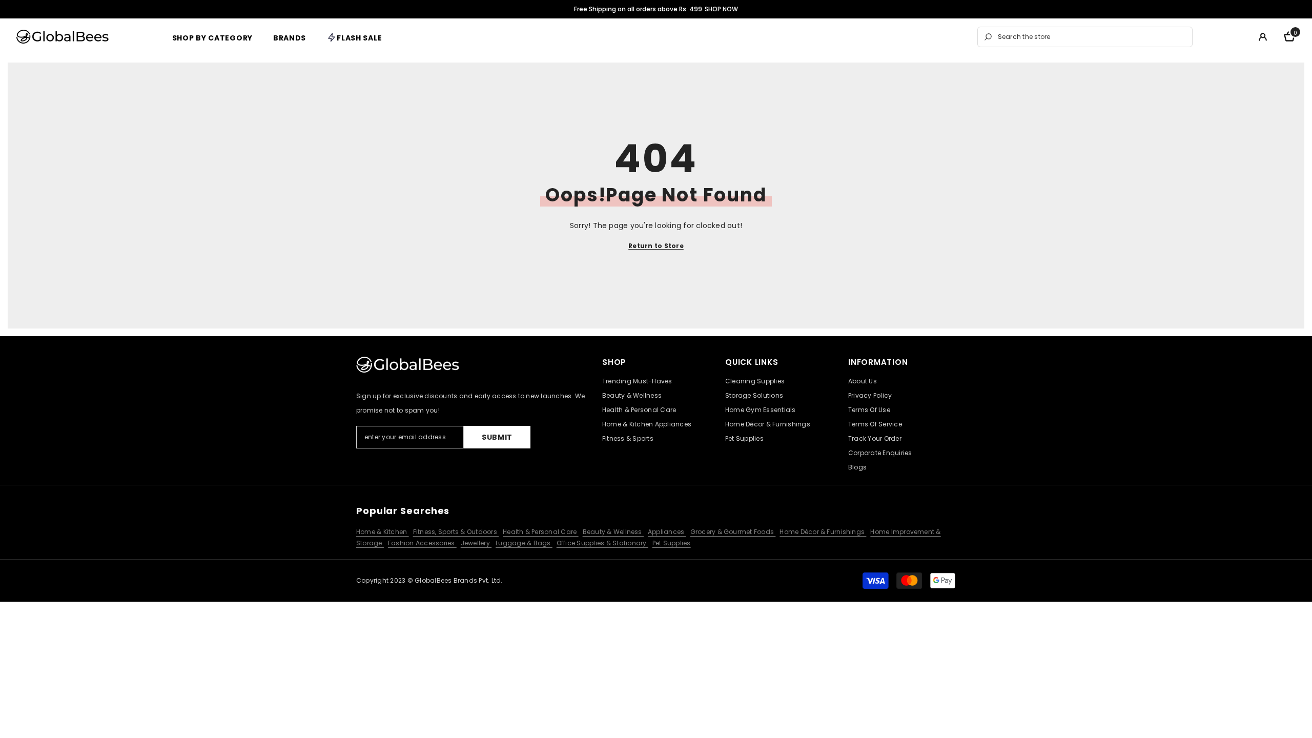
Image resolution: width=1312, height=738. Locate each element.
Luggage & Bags (524, 543)
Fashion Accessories (422, 543)
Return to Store (656, 245)
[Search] (1085, 37)
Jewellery (476, 543)
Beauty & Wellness (613, 531)
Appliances (667, 531)
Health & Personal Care (541, 531)
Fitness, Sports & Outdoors (456, 531)
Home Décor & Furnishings (823, 531)
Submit (497, 437)
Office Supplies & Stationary (602, 543)
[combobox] (1092, 37)
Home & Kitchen (382, 531)
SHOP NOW (721, 9)
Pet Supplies (671, 543)
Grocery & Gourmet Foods (733, 531)
